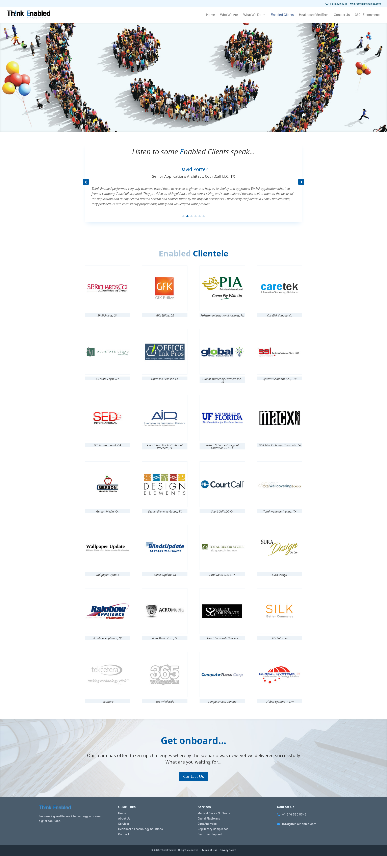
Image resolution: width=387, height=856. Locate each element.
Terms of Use (209, 850)
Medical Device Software (214, 813)
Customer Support (210, 834)
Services (124, 823)
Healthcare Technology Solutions (140, 829)
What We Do (252, 15)
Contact (123, 834)
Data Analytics (207, 823)
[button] (301, 182)
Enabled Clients (282, 15)
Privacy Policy (228, 850)
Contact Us (342, 15)
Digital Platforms (209, 818)
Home (210, 15)
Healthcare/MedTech (314, 15)
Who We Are (229, 15)
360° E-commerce (368, 15)
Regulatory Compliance (213, 829)
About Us (124, 818)
